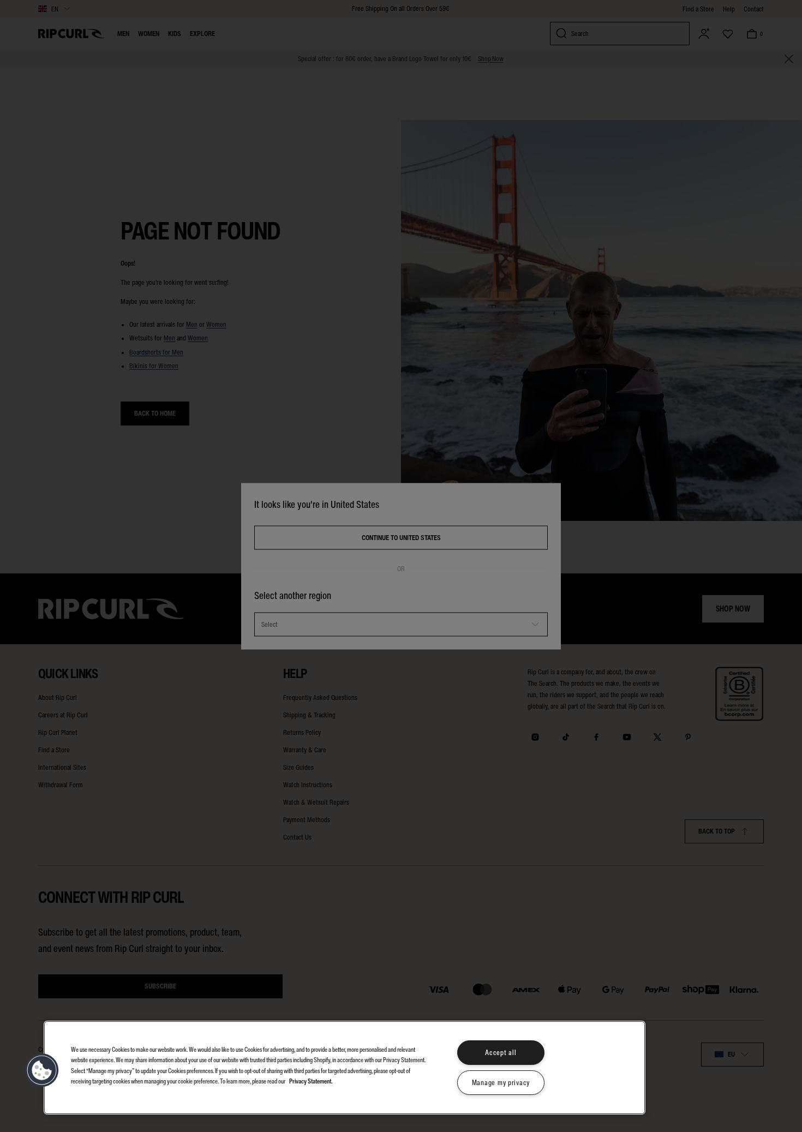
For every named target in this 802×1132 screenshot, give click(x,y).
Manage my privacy (501, 1082)
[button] (42, 1070)
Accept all (500, 1052)
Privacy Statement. (311, 1080)
